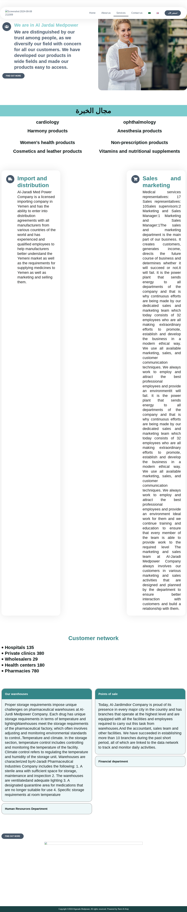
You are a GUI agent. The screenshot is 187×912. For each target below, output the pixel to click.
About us (106, 13)
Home (92, 13)
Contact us (136, 13)
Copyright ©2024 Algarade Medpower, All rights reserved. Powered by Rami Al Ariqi (94, 909)
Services (120, 13)
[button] (47, 694)
